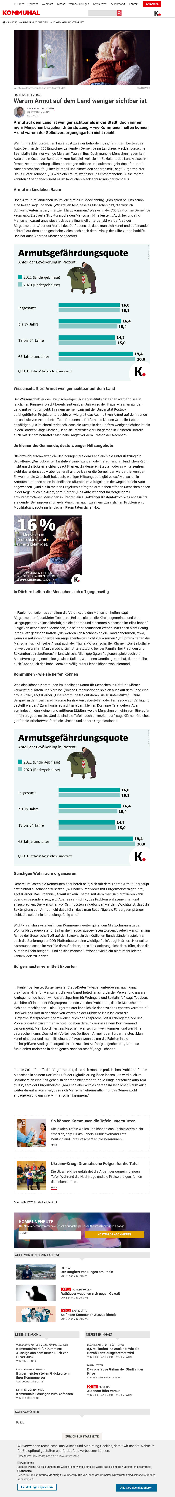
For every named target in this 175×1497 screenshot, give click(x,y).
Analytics (26, 1471)
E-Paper (19, 4)
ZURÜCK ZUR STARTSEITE (82, 1436)
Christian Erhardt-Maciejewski (112, 1357)
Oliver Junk (29, 1361)
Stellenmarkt (117, 4)
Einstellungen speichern (37, 1487)
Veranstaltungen (79, 4)
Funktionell (27, 1462)
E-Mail (23, 1233)
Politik (12, 22)
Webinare (47, 4)
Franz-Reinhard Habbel (107, 1377)
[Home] (26, 13)
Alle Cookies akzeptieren (136, 1487)
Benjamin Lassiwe (43, 108)
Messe (61, 4)
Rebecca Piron (30, 1398)
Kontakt (133, 4)
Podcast (33, 4)
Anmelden (152, 4)
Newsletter (99, 4)
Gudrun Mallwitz (32, 1381)
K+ (156, 14)
